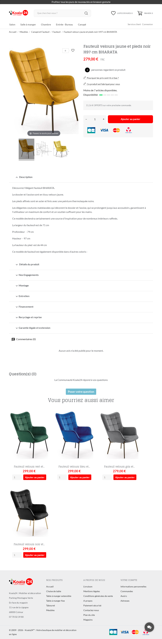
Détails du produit (27, 265)
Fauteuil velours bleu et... (74, 466)
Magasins (88, 619)
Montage (22, 286)
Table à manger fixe (55, 600)
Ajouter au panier (130, 118)
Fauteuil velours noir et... (29, 544)
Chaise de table (53, 591)
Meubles (50, 610)
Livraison (87, 586)
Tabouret (50, 605)
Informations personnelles (133, 586)
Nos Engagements (27, 275)
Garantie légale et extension (32, 328)
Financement (24, 307)
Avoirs (124, 596)
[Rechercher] (86, 13)
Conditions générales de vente (98, 596)
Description (23, 177)
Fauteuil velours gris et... (119, 466)
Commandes (127, 591)
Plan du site (89, 615)
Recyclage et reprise (28, 317)
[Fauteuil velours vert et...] (45, 418)
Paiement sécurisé (92, 605)
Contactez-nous (91, 610)
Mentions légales (91, 591)
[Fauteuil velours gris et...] (135, 418)
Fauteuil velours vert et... (29, 466)
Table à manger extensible (58, 596)
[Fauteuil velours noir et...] (45, 496)
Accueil (50, 586)
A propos (87, 600)
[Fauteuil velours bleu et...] (90, 418)
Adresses (125, 600)
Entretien (22, 296)
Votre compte (129, 580)
